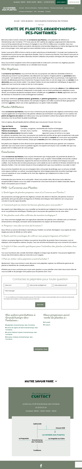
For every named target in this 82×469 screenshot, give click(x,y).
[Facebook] (41, 466)
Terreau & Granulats (56, 8)
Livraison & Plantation (26, 11)
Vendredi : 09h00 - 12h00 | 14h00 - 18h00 (27, 2)
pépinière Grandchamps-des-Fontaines (21, 325)
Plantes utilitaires (43, 8)
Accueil (21, 8)
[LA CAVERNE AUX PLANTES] (9, 9)
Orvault (47, 322)
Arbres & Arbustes (31, 8)
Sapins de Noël (74, 2)
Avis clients (61, 2)
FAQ (35, 11)
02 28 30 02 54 (49, 2)
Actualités (41, 11)
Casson (47, 325)
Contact (47, 11)
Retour (41, 25)
